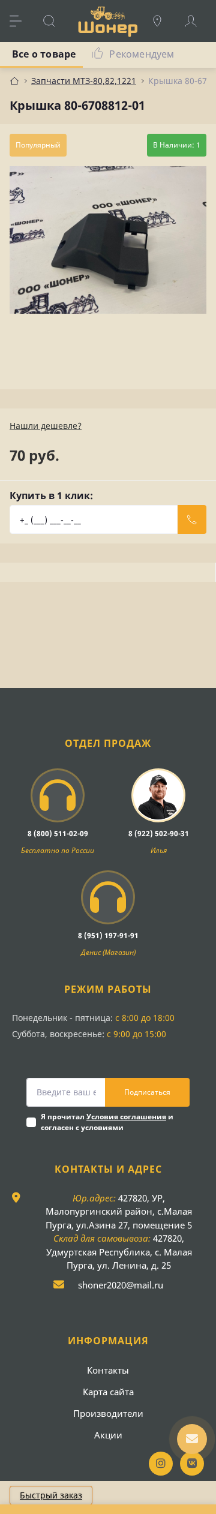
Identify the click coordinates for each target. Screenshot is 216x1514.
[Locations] (163, 21)
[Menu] (22, 21)
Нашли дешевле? (46, 425)
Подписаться (147, 1092)
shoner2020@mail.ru (120, 1285)
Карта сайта (108, 1392)
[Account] (197, 21)
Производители (108, 1413)
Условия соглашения (126, 1117)
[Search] (55, 21)
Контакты (108, 1370)
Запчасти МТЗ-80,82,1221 (83, 80)
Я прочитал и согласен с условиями (107, 1122)
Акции (108, 1435)
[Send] (192, 519)
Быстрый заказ (51, 1495)
